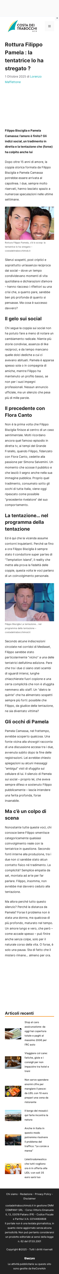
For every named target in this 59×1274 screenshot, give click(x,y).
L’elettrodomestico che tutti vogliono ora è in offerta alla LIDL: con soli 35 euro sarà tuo (36, 1168)
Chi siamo (12, 1194)
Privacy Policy (43, 1194)
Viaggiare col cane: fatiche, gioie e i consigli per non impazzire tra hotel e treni (37, 1062)
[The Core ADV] (29, 1259)
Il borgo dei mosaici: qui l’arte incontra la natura (36, 1115)
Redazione (26, 1194)
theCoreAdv (39, 1268)
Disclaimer (29, 1198)
